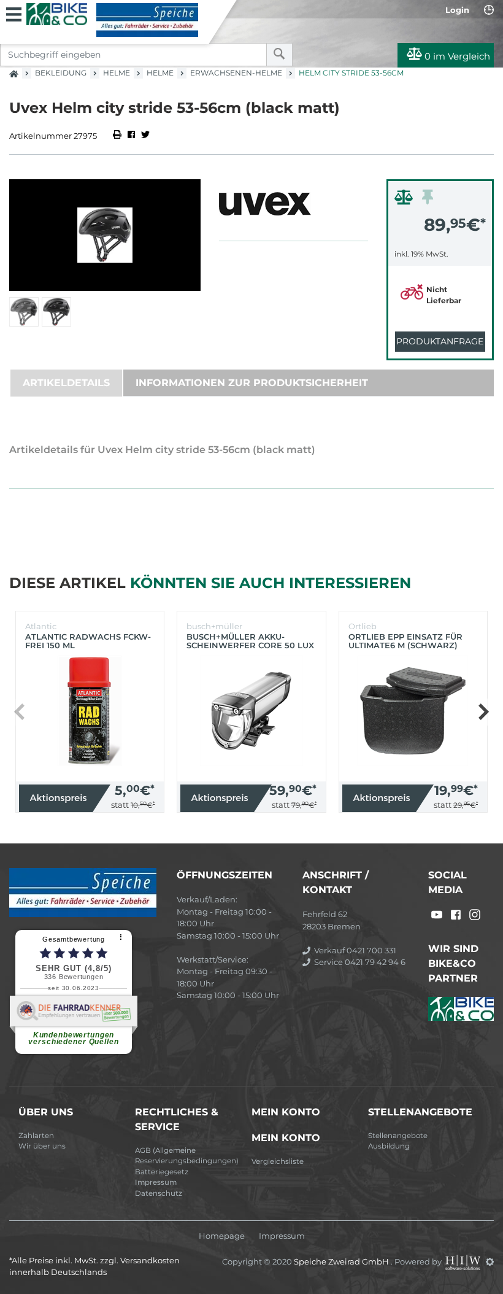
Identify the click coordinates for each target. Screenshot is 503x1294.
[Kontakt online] (489, 10)
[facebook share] (131, 136)
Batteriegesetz (161, 1172)
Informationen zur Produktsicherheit (252, 383)
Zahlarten (36, 1135)
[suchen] (279, 54)
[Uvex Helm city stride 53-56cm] (105, 235)
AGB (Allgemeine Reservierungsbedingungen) (187, 1156)
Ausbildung (389, 1146)
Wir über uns (42, 1146)
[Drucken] (118, 136)
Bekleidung (60, 72)
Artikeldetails (66, 383)
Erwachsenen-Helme (236, 72)
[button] (483, 712)
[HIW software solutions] (463, 1261)
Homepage (222, 1236)
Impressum (156, 1182)
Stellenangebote (398, 1135)
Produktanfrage (439, 341)
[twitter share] (145, 136)
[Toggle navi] (13, 13)
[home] (13, 70)
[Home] (112, 20)
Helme (116, 72)
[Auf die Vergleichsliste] (405, 200)
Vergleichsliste (278, 1161)
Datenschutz (158, 1193)
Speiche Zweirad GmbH (342, 1261)
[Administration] (490, 1261)
